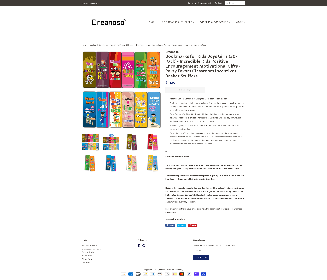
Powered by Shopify (175, 270)
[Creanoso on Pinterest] (143, 246)
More (240, 22)
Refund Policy (87, 255)
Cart (220, 3)
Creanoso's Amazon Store (91, 249)
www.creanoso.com (90, 3)
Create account (204, 3)
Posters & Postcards (214, 22)
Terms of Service (88, 252)
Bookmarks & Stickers (177, 22)
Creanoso (163, 270)
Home (151, 22)
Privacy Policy (87, 259)
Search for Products (89, 245)
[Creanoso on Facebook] (139, 246)
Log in (191, 3)
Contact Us (86, 262)
